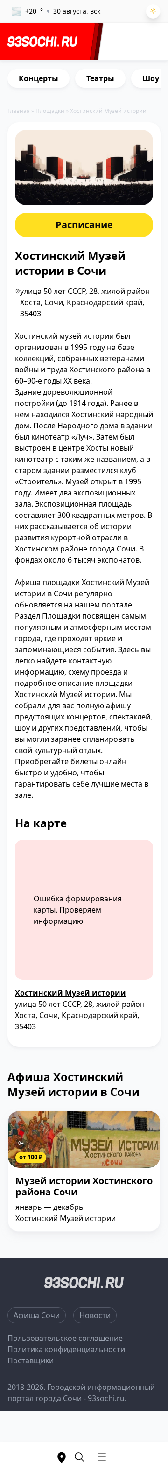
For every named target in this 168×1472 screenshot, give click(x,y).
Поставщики (30, 1360)
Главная (18, 111)
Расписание (84, 224)
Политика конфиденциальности (66, 1349)
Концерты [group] (38, 78)
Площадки (49, 111)
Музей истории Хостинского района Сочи (84, 1186)
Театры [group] (100, 78)
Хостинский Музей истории (70, 993)
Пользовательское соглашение (65, 1338)
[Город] (61, 1457)
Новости (95, 1315)
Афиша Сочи (37, 1315)
